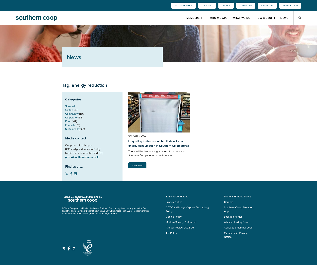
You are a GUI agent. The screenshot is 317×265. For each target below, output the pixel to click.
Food (68, 121)
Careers (226, 5)
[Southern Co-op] (36, 18)
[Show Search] (300, 18)
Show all (70, 106)
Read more (137, 165)
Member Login (290, 5)
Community (72, 114)
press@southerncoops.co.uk (82, 157)
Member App (267, 5)
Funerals (70, 125)
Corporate (71, 117)
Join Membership (184, 5)
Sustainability (73, 129)
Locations (207, 5)
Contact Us (246, 5)
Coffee (69, 110)
